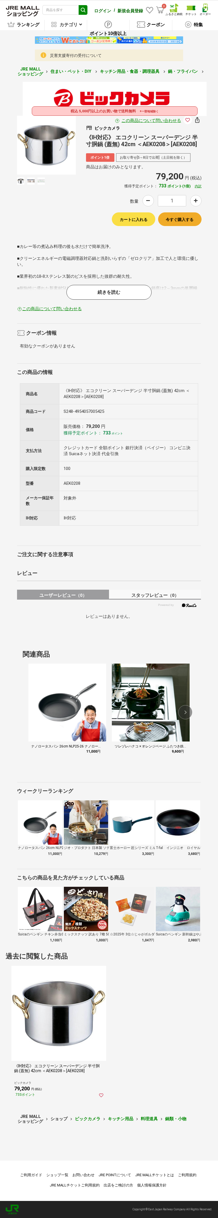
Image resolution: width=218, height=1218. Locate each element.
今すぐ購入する (180, 219)
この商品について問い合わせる (151, 120)
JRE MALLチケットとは (154, 1175)
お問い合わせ (83, 1175)
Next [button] (58, 145)
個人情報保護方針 (152, 1185)
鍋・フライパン (183, 71)
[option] (46, 145)
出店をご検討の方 (118, 1185)
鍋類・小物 (175, 1118)
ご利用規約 (187, 1175)
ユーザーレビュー (63, 595)
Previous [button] (35, 145)
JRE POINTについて (114, 1175)
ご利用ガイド (31, 1175)
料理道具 (149, 1118)
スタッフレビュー (155, 595)
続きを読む (109, 292)
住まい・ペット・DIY (72, 71)
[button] (185, 712)
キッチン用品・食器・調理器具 (130, 71)
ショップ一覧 (57, 1175)
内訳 (198, 186)
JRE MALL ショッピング (30, 71)
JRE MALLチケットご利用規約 (75, 1185)
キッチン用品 (120, 1118)
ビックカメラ (87, 1118)
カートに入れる (134, 219)
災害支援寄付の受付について (76, 55)
